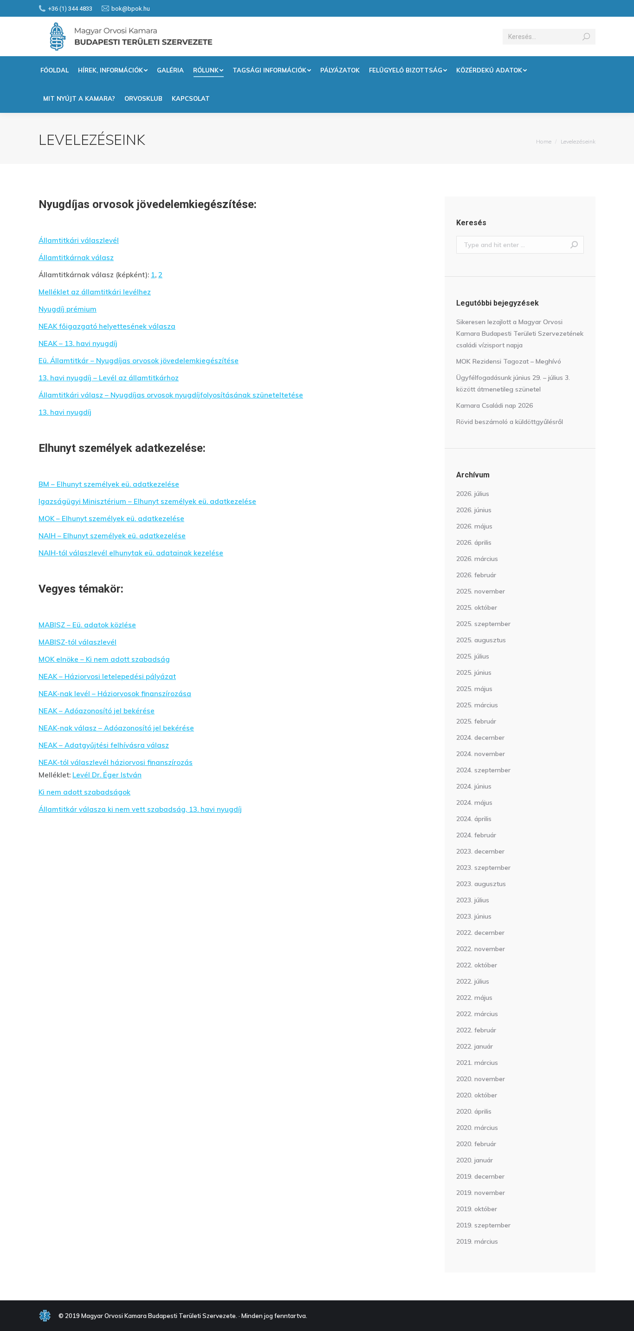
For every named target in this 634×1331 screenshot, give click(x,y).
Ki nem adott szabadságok (84, 792)
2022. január (474, 1046)
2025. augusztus (481, 640)
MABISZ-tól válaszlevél (77, 642)
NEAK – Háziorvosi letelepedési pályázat (107, 676)
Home (543, 141)
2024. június (474, 786)
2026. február (476, 575)
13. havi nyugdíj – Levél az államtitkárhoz (109, 377)
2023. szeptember (483, 867)
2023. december (480, 851)
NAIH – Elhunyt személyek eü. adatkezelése (112, 535)
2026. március (477, 559)
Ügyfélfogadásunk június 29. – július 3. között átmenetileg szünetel (513, 383)
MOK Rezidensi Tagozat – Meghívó (508, 361)
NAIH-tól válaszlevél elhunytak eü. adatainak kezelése (131, 552)
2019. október (476, 1209)
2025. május (474, 689)
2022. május (474, 997)
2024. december (480, 737)
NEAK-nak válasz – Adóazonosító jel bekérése (116, 728)
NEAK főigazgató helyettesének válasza (107, 326)
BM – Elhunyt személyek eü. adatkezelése (109, 484)
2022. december (480, 932)
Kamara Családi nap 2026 (494, 405)
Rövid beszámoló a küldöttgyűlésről (509, 422)
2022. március (477, 1014)
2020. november (480, 1079)
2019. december (480, 1176)
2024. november (480, 754)
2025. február (476, 721)
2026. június (474, 510)
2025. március (477, 705)
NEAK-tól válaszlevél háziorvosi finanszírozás (116, 762)
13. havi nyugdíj (65, 412)
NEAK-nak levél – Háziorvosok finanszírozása (115, 693)
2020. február (476, 1144)
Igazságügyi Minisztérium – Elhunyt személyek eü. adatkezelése (147, 501)
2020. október (476, 1095)
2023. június (474, 916)
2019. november (480, 1192)
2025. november (480, 591)
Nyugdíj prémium (68, 309)
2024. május (474, 802)
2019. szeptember (483, 1225)
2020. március (477, 1127)
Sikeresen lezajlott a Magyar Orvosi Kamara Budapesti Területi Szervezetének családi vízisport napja (519, 333)
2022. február (476, 1030)
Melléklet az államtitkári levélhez (95, 291)
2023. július (472, 900)
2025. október (476, 607)
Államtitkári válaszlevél (79, 240)
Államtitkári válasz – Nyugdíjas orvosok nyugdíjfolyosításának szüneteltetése (171, 395)
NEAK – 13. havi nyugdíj (78, 343)
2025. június (474, 672)
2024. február (476, 835)
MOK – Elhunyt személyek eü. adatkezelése (111, 518)
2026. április (474, 542)
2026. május (474, 526)
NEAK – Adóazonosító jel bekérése (97, 710)
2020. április (474, 1111)
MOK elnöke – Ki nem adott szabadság (104, 659)
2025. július (472, 656)
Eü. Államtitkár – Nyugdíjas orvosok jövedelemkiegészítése (139, 360)
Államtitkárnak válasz (76, 257)
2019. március (477, 1241)
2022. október (476, 965)
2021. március (477, 1062)
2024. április (474, 819)
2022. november (480, 949)
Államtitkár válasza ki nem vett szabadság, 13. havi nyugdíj (140, 809)
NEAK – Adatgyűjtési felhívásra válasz (104, 745)
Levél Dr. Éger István (107, 774)
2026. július (472, 493)
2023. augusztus (481, 884)
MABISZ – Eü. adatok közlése (87, 624)
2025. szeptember (483, 624)
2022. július (472, 981)
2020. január (474, 1160)
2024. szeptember (483, 770)
